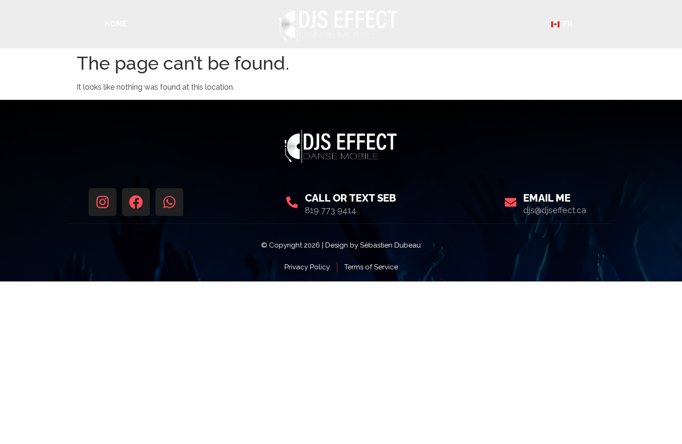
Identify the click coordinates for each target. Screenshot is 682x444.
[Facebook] (136, 202)
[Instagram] (102, 202)
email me (547, 198)
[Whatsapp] (169, 202)
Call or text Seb (350, 198)
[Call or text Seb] (292, 202)
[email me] (510, 202)
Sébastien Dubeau (390, 245)
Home (116, 24)
